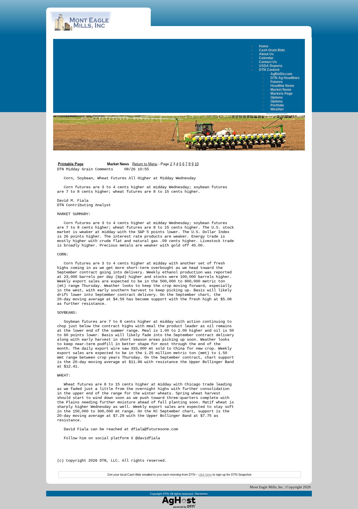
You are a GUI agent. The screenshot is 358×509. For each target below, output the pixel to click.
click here (205, 474)
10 (197, 164)
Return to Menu (144, 164)
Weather (277, 109)
